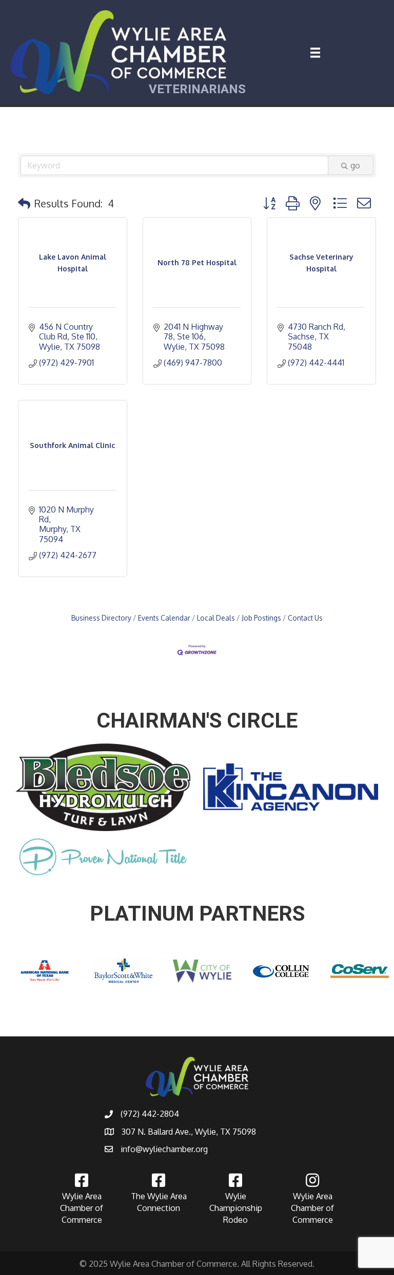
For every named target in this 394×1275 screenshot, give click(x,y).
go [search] (355, 165)
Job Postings (261, 617)
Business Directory (101, 617)
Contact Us (305, 617)
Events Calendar (164, 617)
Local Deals (216, 617)
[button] (24, 203)
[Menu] (315, 53)
